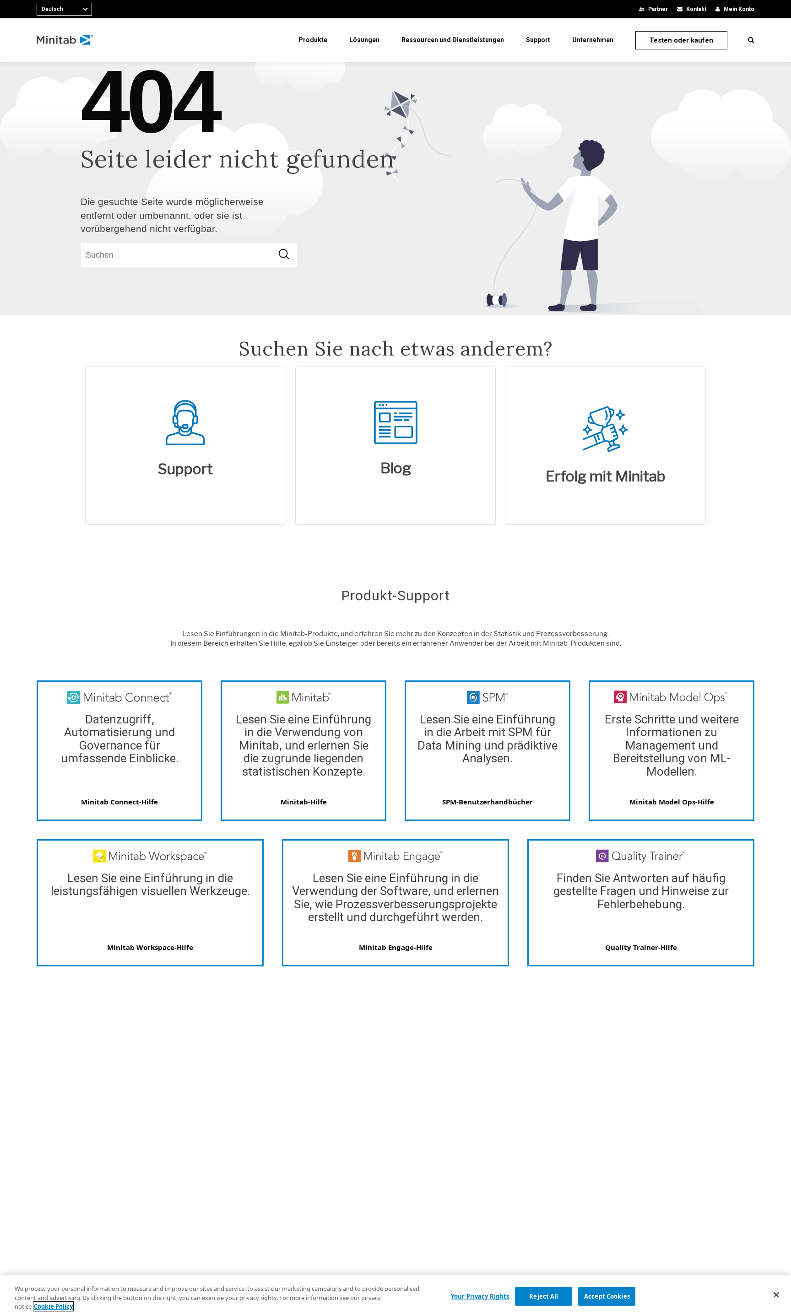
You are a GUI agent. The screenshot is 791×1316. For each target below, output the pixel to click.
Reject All (543, 1296)
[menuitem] (312, 39)
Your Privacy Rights (480, 1296)
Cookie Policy (53, 1306)
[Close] (776, 1294)
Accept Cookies (607, 1296)
